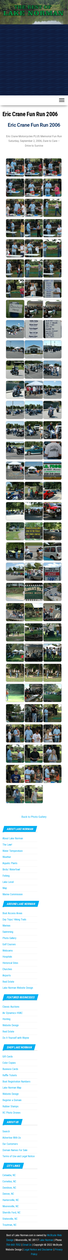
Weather (6, 857)
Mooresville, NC (10, 1206)
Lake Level (8, 882)
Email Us (27, 1244)
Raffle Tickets (9, 1075)
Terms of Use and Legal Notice (18, 1156)
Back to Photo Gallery (34, 816)
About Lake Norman (12, 838)
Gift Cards (7, 1056)
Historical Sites (10, 962)
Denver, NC (8, 1193)
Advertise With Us (11, 1137)
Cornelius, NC (9, 1181)
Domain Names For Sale (14, 1150)
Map (4, 888)
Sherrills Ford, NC (11, 1212)
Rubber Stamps (10, 1106)
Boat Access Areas (12, 913)
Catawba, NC (9, 1175)
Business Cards (10, 1069)
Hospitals (7, 956)
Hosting (6, 1019)
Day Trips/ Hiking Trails (14, 919)
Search (6, 1131)
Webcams (7, 950)
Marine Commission (12, 894)
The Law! (7, 844)
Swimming (7, 931)
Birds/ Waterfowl (11, 869)
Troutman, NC (9, 1224)
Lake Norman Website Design (17, 987)
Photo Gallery (9, 938)
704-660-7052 (13, 1244)
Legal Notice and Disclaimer (38, 1249)
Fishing (6, 875)
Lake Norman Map (11, 1087)
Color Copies (9, 1062)
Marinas (6, 925)
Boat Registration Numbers (16, 1081)
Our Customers (10, 1143)
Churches (7, 969)
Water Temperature (12, 850)
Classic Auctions (10, 1006)
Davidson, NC (9, 1187)
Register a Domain (11, 1100)
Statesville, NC (9, 1218)
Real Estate (8, 981)
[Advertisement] (34, 60)
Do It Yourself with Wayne (15, 1037)
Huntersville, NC (10, 1200)
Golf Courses (9, 944)
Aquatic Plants (9, 863)
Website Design (10, 1025)
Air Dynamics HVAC (12, 1013)
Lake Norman (46, 1240)
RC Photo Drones (11, 1112)
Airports (6, 975)
